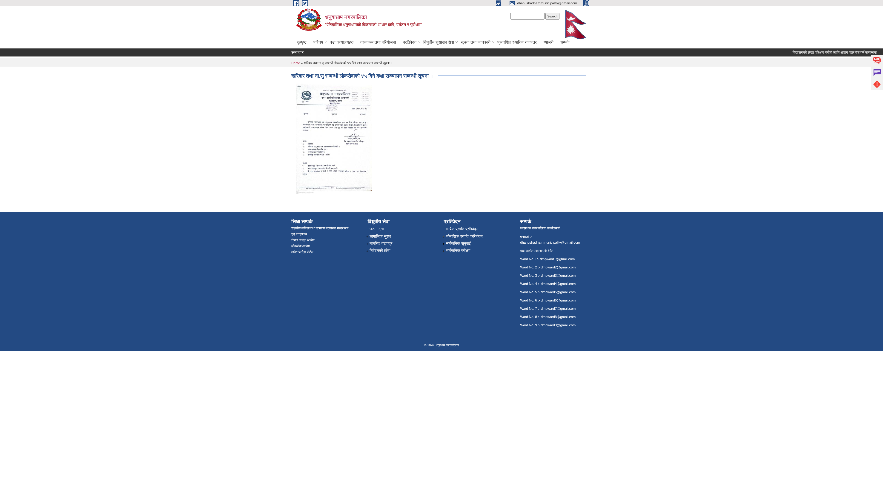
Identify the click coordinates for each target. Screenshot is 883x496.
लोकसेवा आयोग (300, 246)
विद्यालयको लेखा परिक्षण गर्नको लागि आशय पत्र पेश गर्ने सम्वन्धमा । (827, 52)
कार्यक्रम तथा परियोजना (378, 42)
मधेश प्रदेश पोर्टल (302, 252)
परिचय (318, 42)
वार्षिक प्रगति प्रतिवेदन (462, 229)
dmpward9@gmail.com (558, 325)
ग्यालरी (548, 42)
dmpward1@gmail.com (557, 259)
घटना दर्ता (377, 229)
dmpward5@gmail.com (558, 292)
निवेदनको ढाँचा (380, 250)
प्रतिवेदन (409, 42)
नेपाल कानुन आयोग (303, 240)
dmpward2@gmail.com (558, 267)
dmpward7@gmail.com (558, 308)
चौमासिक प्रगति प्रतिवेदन (464, 236)
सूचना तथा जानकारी (475, 42)
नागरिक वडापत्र (381, 243)
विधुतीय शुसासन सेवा (438, 42)
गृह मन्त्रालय (299, 234)
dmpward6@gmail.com (558, 300)
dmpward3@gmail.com (558, 275)
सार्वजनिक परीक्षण (458, 250)
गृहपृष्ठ (302, 42)
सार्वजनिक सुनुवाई (458, 243)
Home (295, 63)
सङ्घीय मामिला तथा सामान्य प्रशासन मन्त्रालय (319, 228)
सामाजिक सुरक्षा (380, 236)
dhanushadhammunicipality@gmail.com (550, 242)
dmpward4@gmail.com (558, 284)
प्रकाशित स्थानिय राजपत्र (517, 42)
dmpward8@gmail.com (558, 317)
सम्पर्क (564, 42)
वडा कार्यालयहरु (341, 42)
